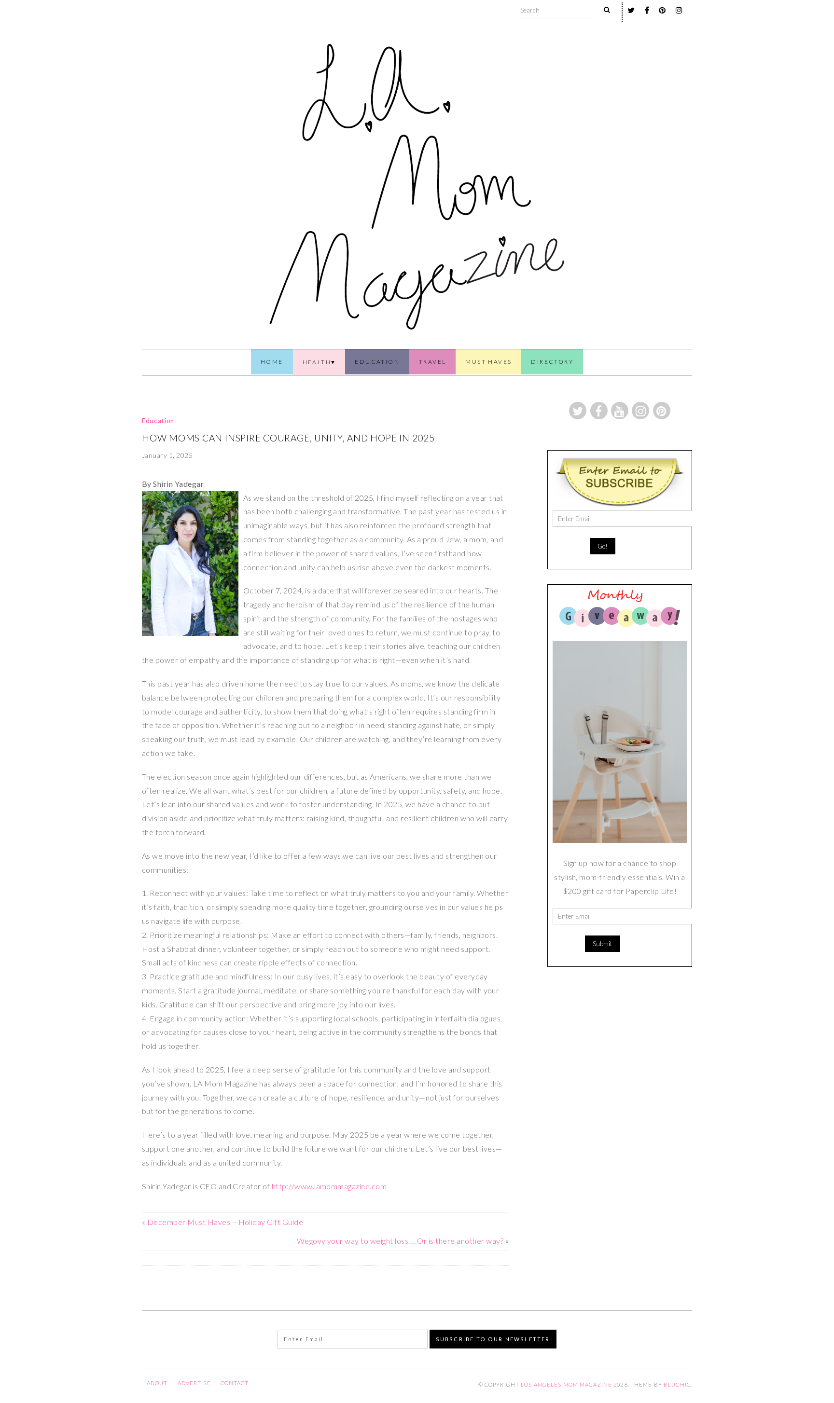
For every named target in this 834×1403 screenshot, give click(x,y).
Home (272, 361)
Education (377, 361)
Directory (552, 361)
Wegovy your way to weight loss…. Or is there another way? (400, 1240)
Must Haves (488, 361)
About (157, 1383)
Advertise (194, 1383)
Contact (235, 1383)
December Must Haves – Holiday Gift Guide (225, 1221)
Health (317, 362)
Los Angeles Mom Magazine (566, 1384)
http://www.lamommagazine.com (329, 1186)
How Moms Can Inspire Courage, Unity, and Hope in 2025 (288, 437)
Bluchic (677, 1384)
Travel (432, 361)
